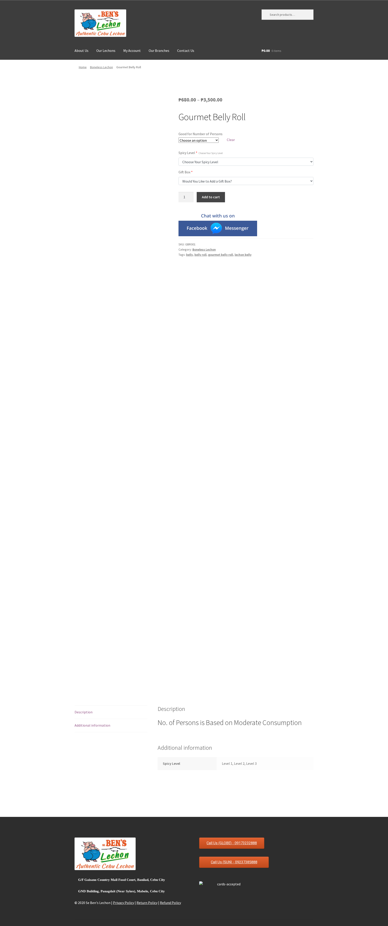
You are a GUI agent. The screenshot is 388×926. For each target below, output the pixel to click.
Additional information (92, 725)
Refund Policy (170, 902)
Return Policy (147, 902)
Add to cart (211, 197)
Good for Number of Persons (201, 134)
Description (84, 712)
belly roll (200, 255)
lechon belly (243, 255)
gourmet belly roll (220, 255)
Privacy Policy (123, 902)
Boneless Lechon (101, 67)
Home (83, 67)
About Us (81, 50)
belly (189, 255)
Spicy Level (201, 152)
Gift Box (186, 172)
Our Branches (159, 50)
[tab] (111, 712)
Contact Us (185, 50)
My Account (132, 50)
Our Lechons (105, 50)
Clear (231, 139)
